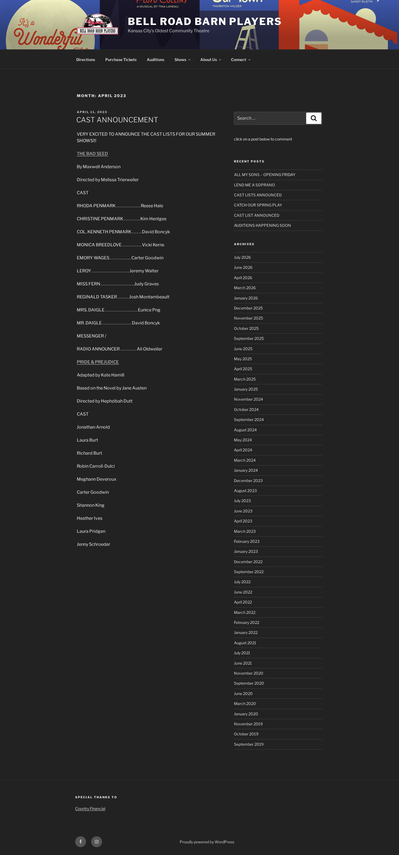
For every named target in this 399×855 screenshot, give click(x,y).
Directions (85, 59)
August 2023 (245, 490)
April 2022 (243, 602)
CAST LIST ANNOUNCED (256, 215)
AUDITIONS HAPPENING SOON (262, 225)
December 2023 (248, 480)
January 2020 (246, 714)
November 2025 (248, 318)
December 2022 (248, 561)
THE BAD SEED (92, 153)
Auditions (155, 59)
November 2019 (248, 724)
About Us (208, 59)
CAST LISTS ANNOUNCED (258, 195)
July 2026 (242, 257)
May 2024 (243, 440)
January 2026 (246, 298)
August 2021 (245, 642)
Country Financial (90, 808)
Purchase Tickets (121, 59)
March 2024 (245, 460)
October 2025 (246, 328)
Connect (238, 59)
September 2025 (249, 338)
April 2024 (243, 450)
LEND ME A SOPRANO (254, 185)
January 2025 (246, 389)
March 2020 (245, 703)
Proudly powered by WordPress (207, 842)
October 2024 (246, 409)
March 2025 (245, 379)
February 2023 (246, 541)
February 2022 (246, 622)
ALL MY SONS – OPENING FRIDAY (264, 174)
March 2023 (245, 531)
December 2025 (248, 308)
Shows (180, 59)
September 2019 (249, 744)
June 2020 (243, 693)
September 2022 (249, 571)
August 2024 (245, 429)
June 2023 (243, 511)
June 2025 (243, 348)
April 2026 (243, 277)
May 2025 (243, 358)
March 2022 (244, 612)
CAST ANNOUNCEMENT (117, 120)
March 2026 (245, 287)
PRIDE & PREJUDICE (98, 362)
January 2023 (246, 551)
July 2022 (242, 581)
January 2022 (246, 632)
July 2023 (242, 500)
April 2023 (243, 521)
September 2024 (249, 419)
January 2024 (246, 470)
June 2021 (243, 663)
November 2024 (248, 399)
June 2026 (243, 267)
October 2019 (246, 734)
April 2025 (243, 368)
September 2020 (249, 683)
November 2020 (248, 673)
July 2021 (242, 652)
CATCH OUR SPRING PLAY (258, 205)
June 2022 (243, 592)
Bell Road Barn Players (205, 21)
